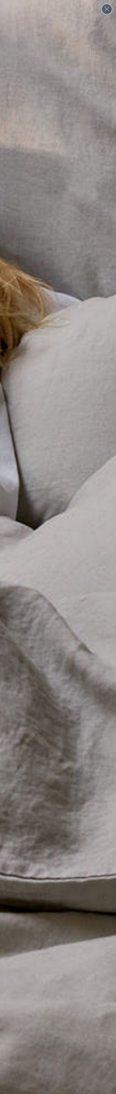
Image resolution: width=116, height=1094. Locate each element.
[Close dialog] (107, 9)
